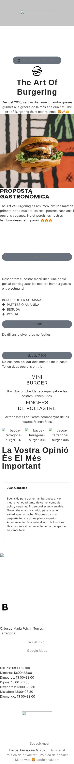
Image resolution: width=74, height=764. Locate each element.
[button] (37, 324)
